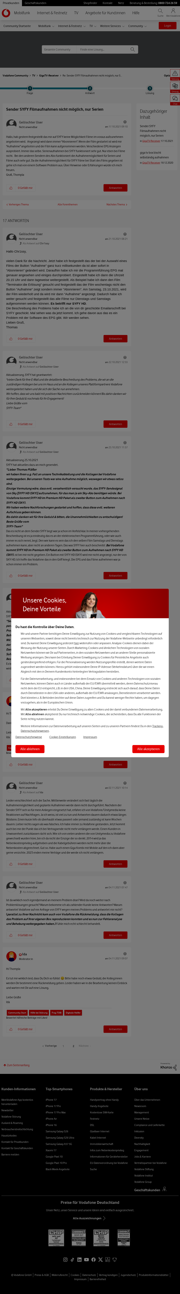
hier (76, 643)
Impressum (90, 737)
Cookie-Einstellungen (62, 737)
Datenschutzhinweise (28, 737)
